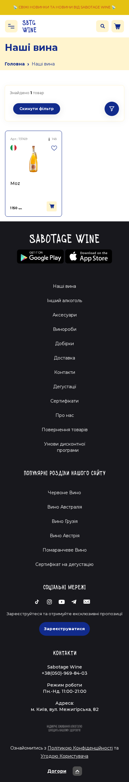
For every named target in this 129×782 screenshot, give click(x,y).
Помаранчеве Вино (65, 550)
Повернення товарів (65, 429)
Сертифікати (64, 401)
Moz (15, 183)
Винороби (64, 329)
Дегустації (64, 386)
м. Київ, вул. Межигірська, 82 (65, 709)
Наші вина (64, 286)
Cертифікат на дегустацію (64, 564)
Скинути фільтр (36, 108)
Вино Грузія (65, 521)
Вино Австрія (65, 535)
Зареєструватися (64, 628)
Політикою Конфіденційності (80, 748)
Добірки (64, 343)
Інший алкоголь (64, 300)
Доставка (64, 358)
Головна (15, 64)
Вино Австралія (64, 507)
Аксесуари (65, 315)
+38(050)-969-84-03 (64, 673)
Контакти (64, 372)
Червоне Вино (64, 492)
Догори (56, 771)
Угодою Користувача (64, 756)
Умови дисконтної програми (64, 447)
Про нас (64, 415)
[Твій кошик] (117, 26)
